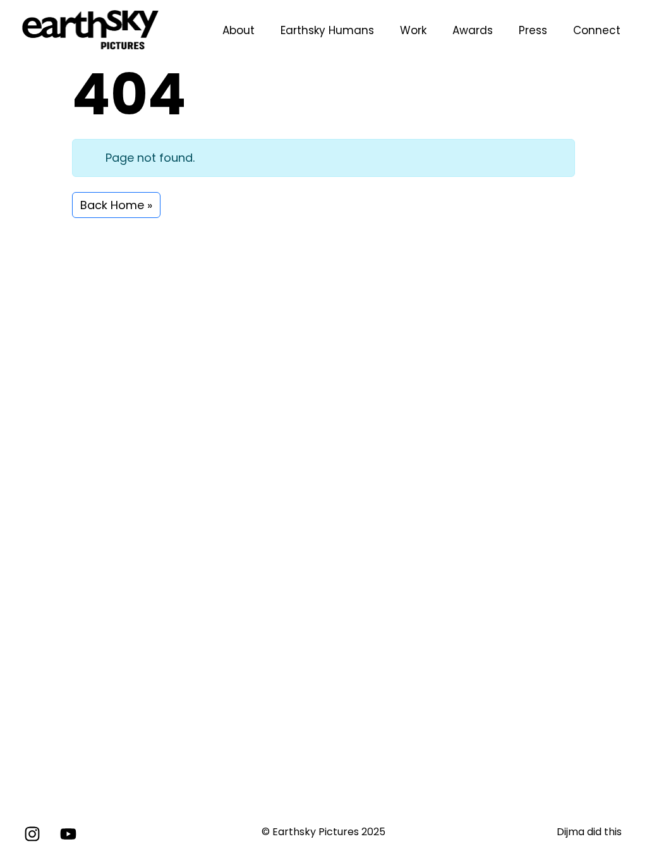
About (238, 30)
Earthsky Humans (327, 30)
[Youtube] (68, 834)
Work (413, 30)
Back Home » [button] (116, 205)
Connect (596, 30)
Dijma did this (589, 831)
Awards (472, 30)
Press (533, 30)
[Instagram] (32, 834)
